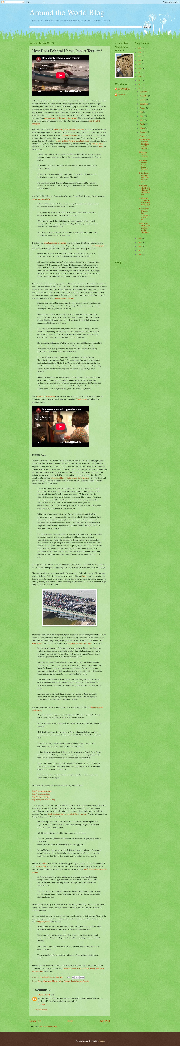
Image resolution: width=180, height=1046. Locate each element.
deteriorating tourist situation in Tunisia (69, 129)
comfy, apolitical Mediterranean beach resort (72, 141)
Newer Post (35, 1020)
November (144, 96)
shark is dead (37, 643)
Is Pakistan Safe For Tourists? (143, 154)
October (143, 99)
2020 (140, 52)
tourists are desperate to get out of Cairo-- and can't (67, 814)
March (142, 128)
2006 (140, 254)
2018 (140, 60)
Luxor (84, 576)
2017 (140, 64)
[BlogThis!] (75, 977)
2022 (140, 48)
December (144, 91)
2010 (140, 238)
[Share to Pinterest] (83, 977)
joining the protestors (70, 135)
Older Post (104, 1020)
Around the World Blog (66, 12)
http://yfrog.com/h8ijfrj (41, 796)
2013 (140, 80)
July (141, 112)
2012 (140, 84)
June (142, 116)
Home (70, 1020)
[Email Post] (68, 977)
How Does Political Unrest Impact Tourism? (143, 164)
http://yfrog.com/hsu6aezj (41, 791)
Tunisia (86, 981)
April (142, 124)
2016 (140, 68)
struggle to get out (43, 921)
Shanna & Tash (44, 994)
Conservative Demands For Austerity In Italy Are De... (144, 214)
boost (101, 146)
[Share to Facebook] (80, 977)
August (143, 108)
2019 (140, 56)
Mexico (55, 981)
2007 (140, 250)
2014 (140, 76)
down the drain (97, 143)
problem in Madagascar (46, 396)
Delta (45, 863)
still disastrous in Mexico (64, 298)
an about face (41, 866)
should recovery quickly (41, 199)
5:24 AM (41, 1004)
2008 (140, 246)
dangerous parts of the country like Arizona (60, 118)
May (142, 120)
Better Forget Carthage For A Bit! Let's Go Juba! (144, 177)
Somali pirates (81, 399)
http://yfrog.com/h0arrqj (41, 794)
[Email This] (73, 977)
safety (61, 981)
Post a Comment (41, 1009)
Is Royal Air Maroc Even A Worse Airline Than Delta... (144, 227)
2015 (140, 72)
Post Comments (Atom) (48, 1026)
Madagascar (47, 981)
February (143, 132)
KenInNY (121, 95)
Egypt (40, 981)
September (144, 104)
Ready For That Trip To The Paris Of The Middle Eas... (144, 189)
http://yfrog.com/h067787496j (43, 799)
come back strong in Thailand (55, 243)
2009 (140, 242)
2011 (140, 88)
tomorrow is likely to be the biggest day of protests (70, 478)
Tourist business (76, 981)
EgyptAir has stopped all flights (80, 643)
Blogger (101, 1041)
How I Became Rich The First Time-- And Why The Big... (144, 143)
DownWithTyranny (124, 90)
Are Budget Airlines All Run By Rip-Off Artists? (144, 201)
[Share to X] (78, 977)
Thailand (67, 981)
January (143, 136)
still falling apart (98, 245)
